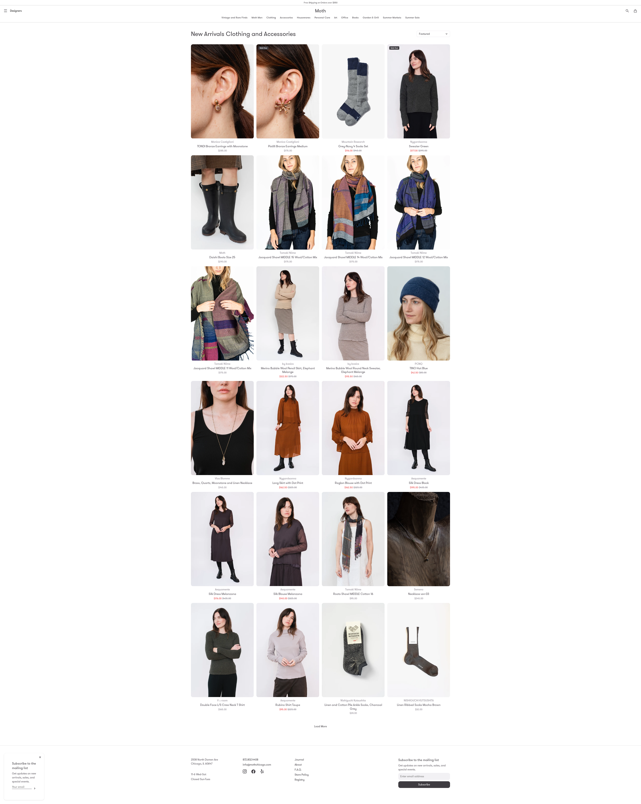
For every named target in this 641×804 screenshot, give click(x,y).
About (298, 765)
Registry (299, 780)
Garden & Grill (371, 17)
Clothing (271, 17)
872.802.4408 (250, 760)
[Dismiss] (40, 757)
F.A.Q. (298, 770)
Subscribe (34, 788)
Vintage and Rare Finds (235, 17)
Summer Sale (412, 17)
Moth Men (257, 17)
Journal (299, 760)
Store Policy (302, 775)
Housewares (303, 17)
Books (355, 17)
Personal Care (322, 17)
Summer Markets (392, 17)
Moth (320, 10)
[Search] (627, 11)
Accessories (286, 17)
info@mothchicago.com (257, 765)
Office (344, 17)
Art (335, 17)
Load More (320, 726)
